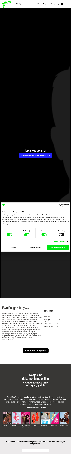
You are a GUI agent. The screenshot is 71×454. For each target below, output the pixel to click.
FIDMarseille (44, 425)
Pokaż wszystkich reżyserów (35, 351)
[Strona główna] (7, 4)
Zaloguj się (55, 4)
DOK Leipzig (34, 425)
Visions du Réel (64, 425)
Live (34, 4)
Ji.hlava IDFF (53, 425)
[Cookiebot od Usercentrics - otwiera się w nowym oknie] (61, 205)
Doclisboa (14, 425)
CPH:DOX (4, 425)
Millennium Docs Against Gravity (25, 426)
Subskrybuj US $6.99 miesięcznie (35, 155)
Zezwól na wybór (35, 247)
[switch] (26, 234)
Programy (46, 4)
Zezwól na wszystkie (58, 247)
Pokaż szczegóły (59, 241)
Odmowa (13, 247)
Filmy (39, 4)
